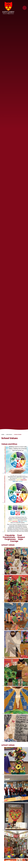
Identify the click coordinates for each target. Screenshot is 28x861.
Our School (9, 434)
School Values (17, 434)
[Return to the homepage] (8, 8)
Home (2, 434)
